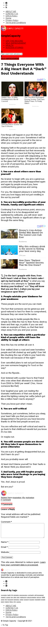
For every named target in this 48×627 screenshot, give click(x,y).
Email (4, 547)
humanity (26, 599)
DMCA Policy (11, 16)
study (18, 597)
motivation (30, 498)
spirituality (31, 595)
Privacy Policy (12, 20)
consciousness (23, 595)
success (18, 601)
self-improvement (39, 595)
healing (7, 601)
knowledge (38, 599)
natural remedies (31, 597)
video (14, 597)
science (8, 597)
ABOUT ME (11, 11)
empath (43, 599)
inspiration (17, 498)
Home (8, 18)
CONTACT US (12, 14)
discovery (31, 599)
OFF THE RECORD (14, 41)
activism (39, 597)
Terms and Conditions (16, 22)
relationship (23, 597)
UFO (15, 601)
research (3, 597)
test (6, 599)
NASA (43, 597)
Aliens (11, 601)
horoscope (10, 599)
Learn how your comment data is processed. (23, 563)
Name (4, 542)
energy (3, 601)
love (12, 597)
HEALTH (9, 45)
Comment (6, 521)
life (23, 498)
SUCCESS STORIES (14, 47)
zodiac (21, 599)
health (9, 595)
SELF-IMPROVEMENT (16, 43)
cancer (3, 599)
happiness (16, 599)
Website (5, 552)
